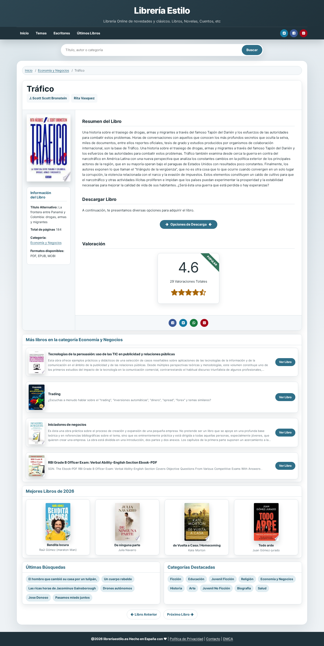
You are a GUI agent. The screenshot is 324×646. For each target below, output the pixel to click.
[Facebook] (294, 33)
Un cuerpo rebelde (118, 579)
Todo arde (266, 545)
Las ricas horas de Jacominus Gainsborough (62, 588)
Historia (176, 588)
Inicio (24, 33)
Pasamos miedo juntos (72, 597)
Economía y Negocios (53, 70)
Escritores (62, 33)
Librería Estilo (162, 10)
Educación (196, 579)
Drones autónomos (117, 588)
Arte (192, 588)
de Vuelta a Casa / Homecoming (197, 545)
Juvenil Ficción (222, 579)
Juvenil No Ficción (216, 588)
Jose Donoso (38, 597)
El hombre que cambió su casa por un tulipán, (62, 579)
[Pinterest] (303, 33)
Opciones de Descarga (188, 224)
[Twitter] (284, 33)
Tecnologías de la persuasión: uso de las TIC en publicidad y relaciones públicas (111, 354)
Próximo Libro (178, 614)
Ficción (175, 579)
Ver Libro (285, 362)
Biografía (244, 588)
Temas (41, 33)
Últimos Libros (88, 33)
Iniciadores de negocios (67, 424)
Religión (247, 579)
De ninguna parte (127, 545)
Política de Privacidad (186, 639)
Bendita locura (58, 545)
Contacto (213, 639)
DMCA (228, 639)
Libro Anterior (146, 614)
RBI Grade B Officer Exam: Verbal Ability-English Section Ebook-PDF (102, 462)
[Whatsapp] (194, 323)
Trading (54, 394)
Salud (262, 588)
